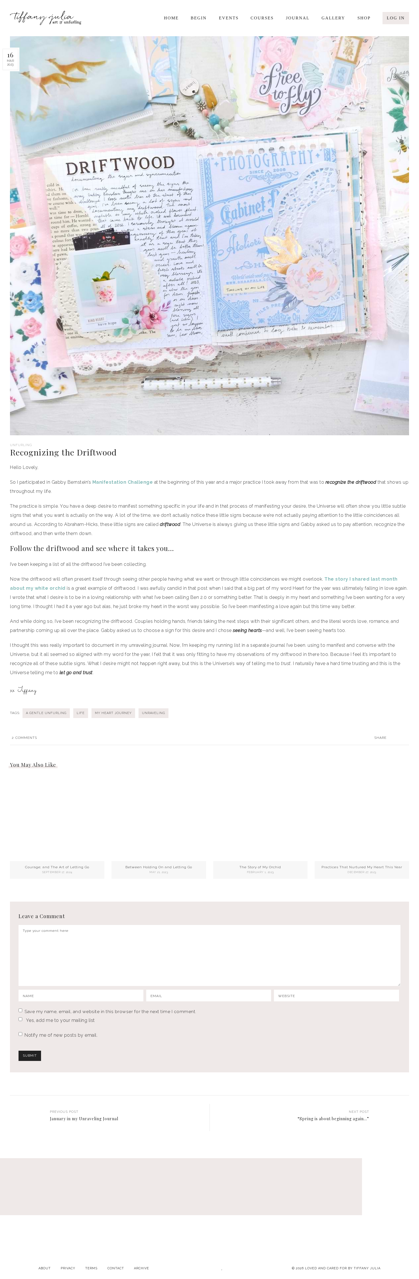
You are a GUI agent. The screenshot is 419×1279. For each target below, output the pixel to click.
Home (171, 18)
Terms (91, 1268)
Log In (396, 18)
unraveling (153, 713)
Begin (199, 18)
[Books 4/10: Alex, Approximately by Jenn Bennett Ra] (125, 1214)
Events (229, 18)
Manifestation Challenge (122, 482)
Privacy (68, 1268)
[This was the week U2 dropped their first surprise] (209, 1214)
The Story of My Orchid (260, 867)
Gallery (333, 18)
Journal (298, 18)
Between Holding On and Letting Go (158, 867)
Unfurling (21, 445)
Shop (364, 18)
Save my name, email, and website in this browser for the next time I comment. (110, 1011)
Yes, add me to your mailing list (60, 1020)
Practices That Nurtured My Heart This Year (362, 867)
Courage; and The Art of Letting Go (57, 867)
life (81, 713)
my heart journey (113, 713)
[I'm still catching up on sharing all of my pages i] (378, 1214)
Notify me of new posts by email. (61, 1035)
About (44, 1268)
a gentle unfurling (46, 713)
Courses (262, 18)
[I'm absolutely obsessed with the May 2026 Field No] (294, 1214)
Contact (115, 1268)
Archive (141, 1268)
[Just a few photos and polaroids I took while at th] (41, 1214)
